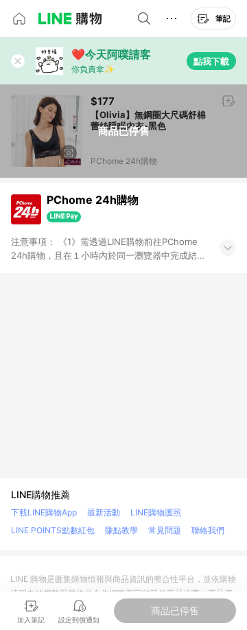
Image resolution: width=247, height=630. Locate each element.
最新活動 (103, 512)
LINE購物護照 (155, 512)
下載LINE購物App (44, 512)
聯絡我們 (207, 530)
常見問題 (164, 530)
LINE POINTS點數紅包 (53, 530)
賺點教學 (121, 530)
